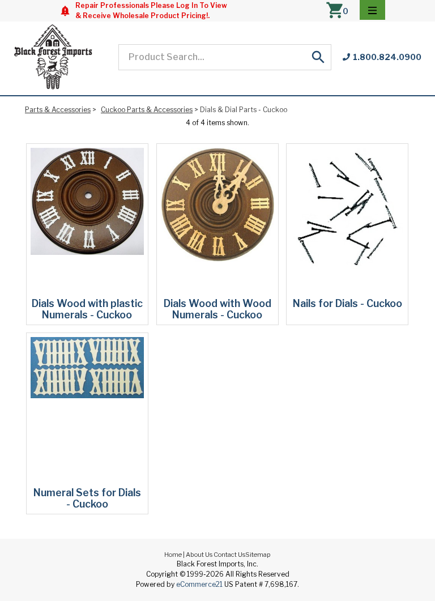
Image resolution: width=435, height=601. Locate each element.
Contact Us (229, 555)
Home (173, 555)
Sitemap (258, 555)
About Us (199, 555)
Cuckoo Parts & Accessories (147, 109)
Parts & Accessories (58, 109)
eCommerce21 (199, 584)
